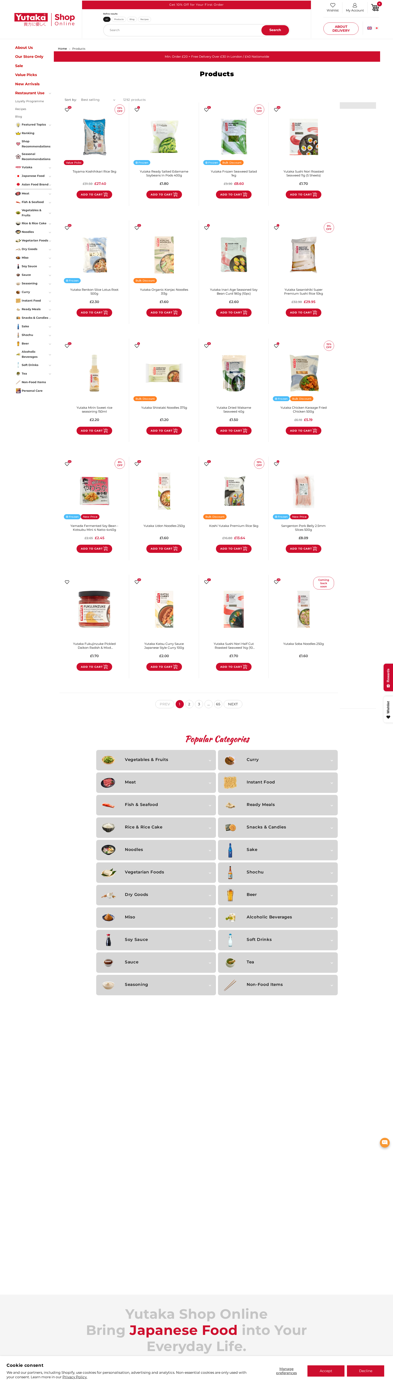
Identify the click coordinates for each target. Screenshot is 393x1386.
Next (233, 704)
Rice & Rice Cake (143, 827)
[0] (375, 7)
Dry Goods (136, 894)
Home (62, 49)
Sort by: (71, 100)
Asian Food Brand (35, 184)
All (106, 19)
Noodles (134, 849)
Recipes (144, 19)
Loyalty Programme (29, 101)
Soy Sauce (136, 939)
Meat (130, 782)
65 (218, 704)
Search (275, 30)
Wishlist (333, 10)
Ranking (28, 133)
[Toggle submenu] (50, 93)
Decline (365, 1371)
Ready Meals (261, 804)
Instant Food (261, 782)
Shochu (255, 872)
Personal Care (32, 391)
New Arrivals (27, 84)
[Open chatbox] (385, 1143)
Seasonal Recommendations (36, 156)
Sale (19, 66)
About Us (24, 47)
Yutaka (27, 167)
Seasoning (136, 984)
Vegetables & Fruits (146, 759)
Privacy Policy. (74, 1377)
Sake (252, 849)
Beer (252, 894)
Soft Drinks (259, 939)
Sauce (131, 962)
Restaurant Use (29, 93)
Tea (250, 962)
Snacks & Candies (266, 827)
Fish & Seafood (141, 804)
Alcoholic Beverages (269, 917)
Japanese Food (33, 176)
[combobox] (196, 30)
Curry (253, 759)
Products (119, 19)
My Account (355, 10)
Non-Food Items (265, 984)
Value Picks (26, 75)
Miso (130, 917)
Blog (132, 19)
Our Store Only (29, 56)
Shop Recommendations (36, 143)
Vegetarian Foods (144, 872)
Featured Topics (34, 124)
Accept (326, 1371)
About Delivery (341, 29)
